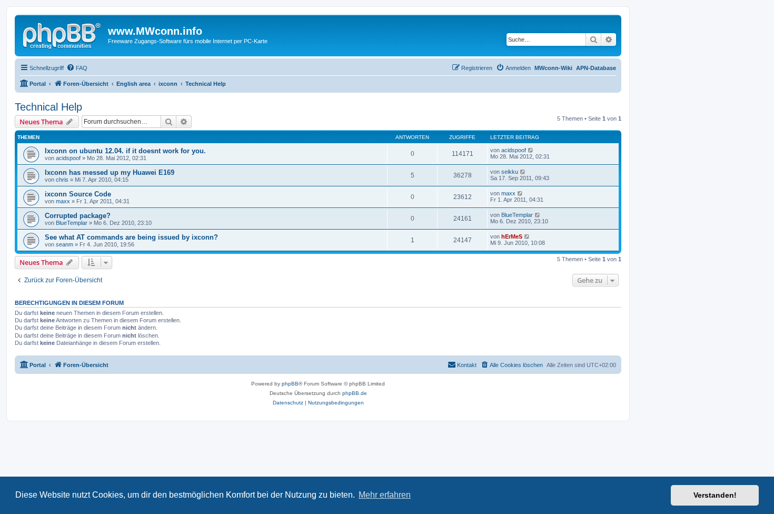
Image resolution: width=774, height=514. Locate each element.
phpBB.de (354, 393)
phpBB (290, 384)
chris (62, 179)
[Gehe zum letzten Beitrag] (531, 150)
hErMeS (511, 236)
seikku (509, 172)
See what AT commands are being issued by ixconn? (131, 237)
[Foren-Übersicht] (62, 34)
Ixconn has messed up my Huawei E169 (109, 172)
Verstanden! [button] (715, 495)
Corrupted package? (78, 216)
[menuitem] (76, 68)
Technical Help (48, 107)
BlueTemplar (71, 223)
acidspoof (68, 158)
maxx (63, 201)
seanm (64, 244)
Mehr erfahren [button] (385, 494)
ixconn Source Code (78, 194)
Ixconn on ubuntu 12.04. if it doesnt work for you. (125, 151)
